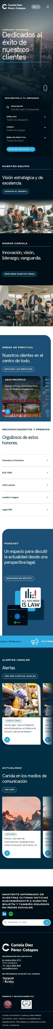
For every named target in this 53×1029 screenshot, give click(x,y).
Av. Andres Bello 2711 (11, 960)
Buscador (17, 106)
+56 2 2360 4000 (13, 965)
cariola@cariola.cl (10, 968)
